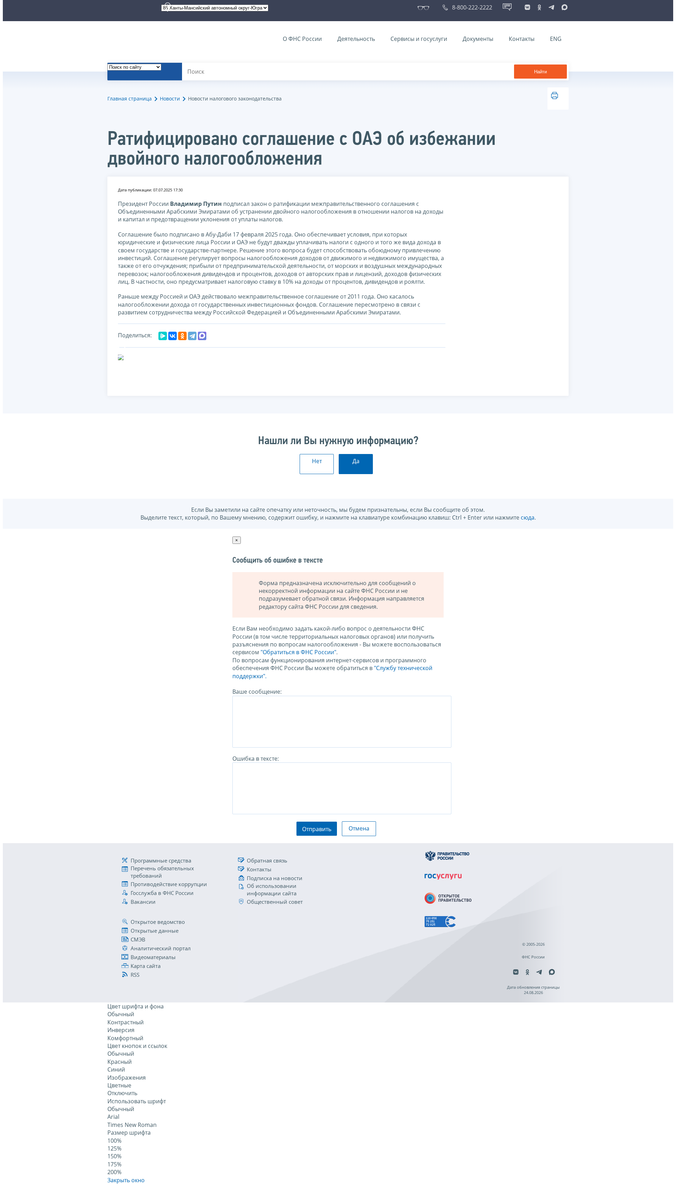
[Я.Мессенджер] (162, 336)
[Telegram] (192, 336)
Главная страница (129, 98)
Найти (540, 71)
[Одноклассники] (182, 336)
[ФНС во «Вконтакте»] (527, 7)
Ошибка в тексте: (255, 758)
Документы (478, 39)
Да (355, 461)
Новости (170, 98)
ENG (556, 39)
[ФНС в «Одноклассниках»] (539, 7)
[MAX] (202, 336)
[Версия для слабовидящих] (425, 7)
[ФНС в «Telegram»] (551, 7)
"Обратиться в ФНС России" (298, 652)
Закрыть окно (126, 1180)
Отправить (316, 829)
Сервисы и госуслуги (418, 39)
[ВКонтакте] (172, 336)
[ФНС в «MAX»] (563, 7)
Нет (317, 461)
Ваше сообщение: (257, 691)
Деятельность (356, 39)
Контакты (521, 39)
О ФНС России (302, 39)
